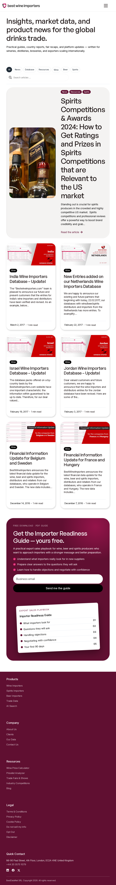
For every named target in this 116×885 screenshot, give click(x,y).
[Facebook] (13, 870)
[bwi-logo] (21, 6)
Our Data (11, 739)
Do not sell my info (16, 826)
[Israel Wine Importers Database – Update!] (30, 346)
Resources (44, 69)
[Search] (10, 77)
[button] (106, 6)
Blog (8, 788)
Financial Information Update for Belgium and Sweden (29, 458)
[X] (18, 870)
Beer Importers (14, 695)
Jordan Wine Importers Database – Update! (85, 371)
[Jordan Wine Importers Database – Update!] (85, 346)
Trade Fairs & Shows (17, 778)
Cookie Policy (13, 821)
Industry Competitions (18, 783)
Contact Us (12, 744)
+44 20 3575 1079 (16, 864)
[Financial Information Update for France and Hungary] (85, 433)
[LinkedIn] (7, 870)
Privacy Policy (13, 816)
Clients (10, 734)
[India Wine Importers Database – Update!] (30, 254)
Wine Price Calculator (17, 768)
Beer (65, 69)
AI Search (11, 706)
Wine (56, 70)
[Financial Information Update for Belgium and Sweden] (30, 432)
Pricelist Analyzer (15, 773)
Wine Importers (14, 685)
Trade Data (12, 701)
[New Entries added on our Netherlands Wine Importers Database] (85, 254)
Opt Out (10, 832)
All (9, 69)
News (17, 69)
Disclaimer (11, 837)
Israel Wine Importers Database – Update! (29, 371)
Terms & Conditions (16, 811)
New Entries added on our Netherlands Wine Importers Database (83, 281)
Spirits (75, 69)
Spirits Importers (15, 690)
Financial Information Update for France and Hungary (84, 459)
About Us (11, 729)
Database (29, 69)
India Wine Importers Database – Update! (28, 279)
